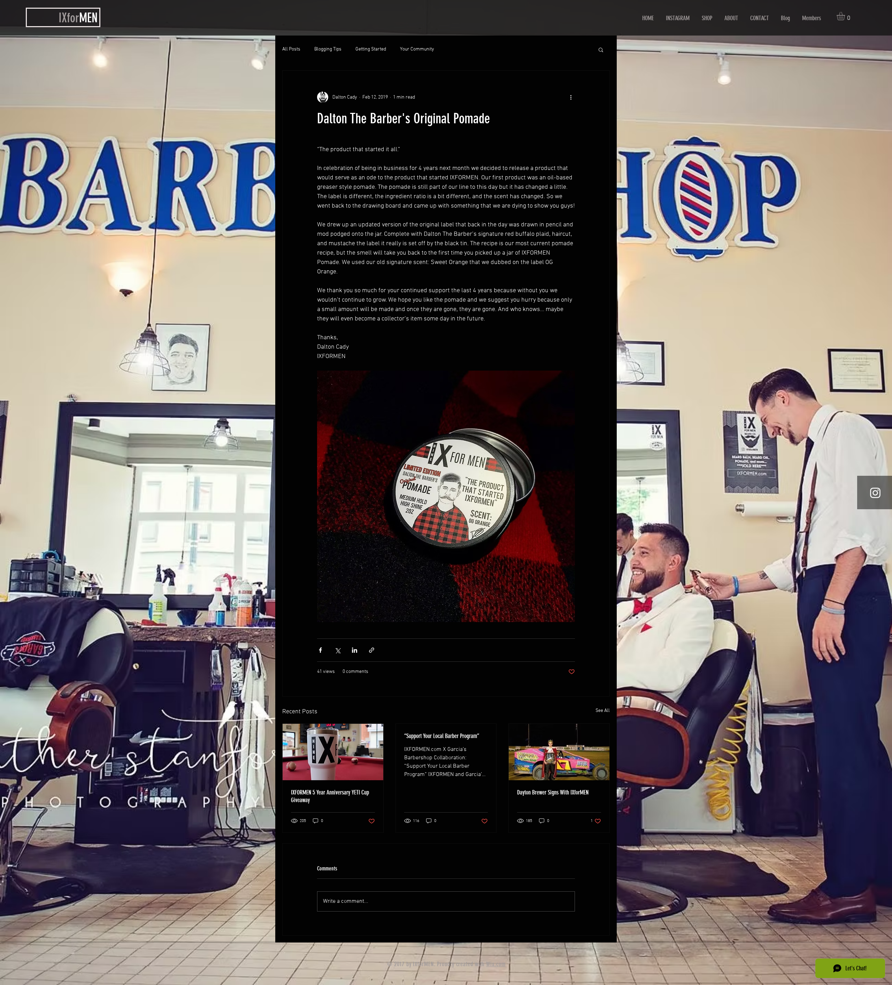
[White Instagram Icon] (875, 493)
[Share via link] (371, 650)
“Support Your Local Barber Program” (441, 736)
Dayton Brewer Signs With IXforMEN (553, 792)
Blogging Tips (327, 49)
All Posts (291, 49)
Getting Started (370, 49)
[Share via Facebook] (320, 650)
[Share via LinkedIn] (354, 650)
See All (602, 711)
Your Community (417, 49)
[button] (846, 16)
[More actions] (571, 97)
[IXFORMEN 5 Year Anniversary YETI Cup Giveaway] (333, 752)
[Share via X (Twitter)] (337, 650)
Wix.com (495, 964)
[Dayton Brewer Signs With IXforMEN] (559, 752)
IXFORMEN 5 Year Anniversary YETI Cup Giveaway (330, 796)
